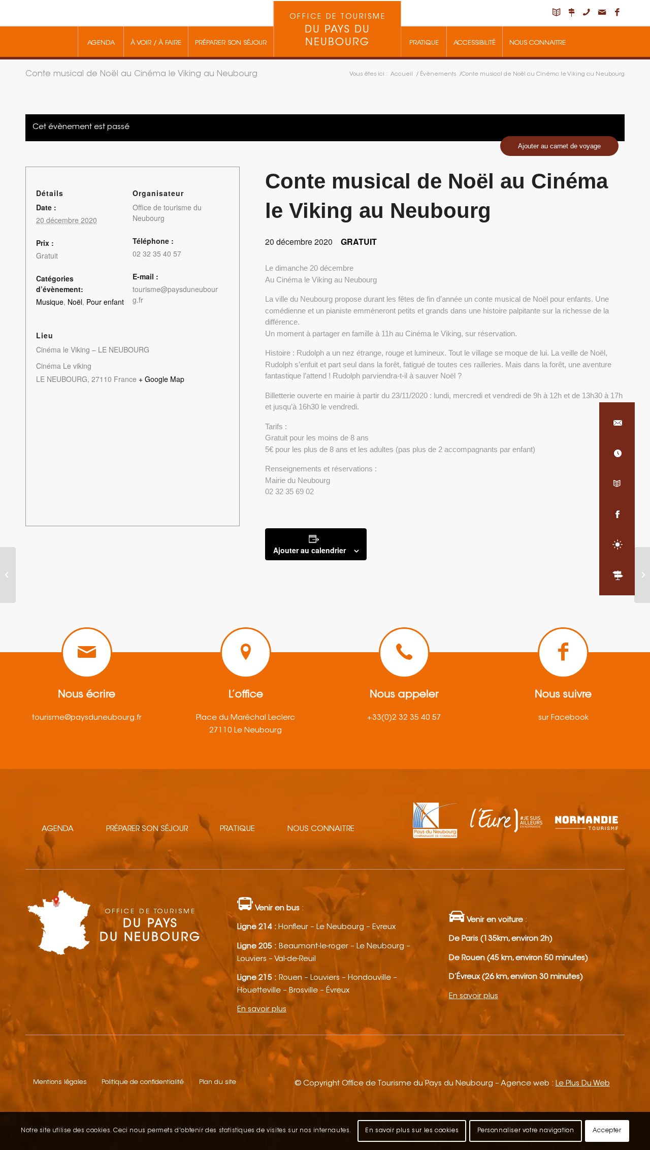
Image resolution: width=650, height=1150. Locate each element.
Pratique (237, 829)
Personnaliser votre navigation (525, 1131)
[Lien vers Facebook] (617, 12)
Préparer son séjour (147, 829)
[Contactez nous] (617, 422)
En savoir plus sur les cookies (412, 1131)
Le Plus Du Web (583, 1084)
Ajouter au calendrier (309, 550)
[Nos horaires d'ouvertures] (617, 453)
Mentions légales (60, 1082)
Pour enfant (105, 302)
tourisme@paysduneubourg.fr (87, 718)
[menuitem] (100, 41)
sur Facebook (563, 718)
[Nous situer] (617, 575)
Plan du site (217, 1082)
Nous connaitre (320, 829)
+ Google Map (161, 379)
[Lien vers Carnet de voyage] (556, 12)
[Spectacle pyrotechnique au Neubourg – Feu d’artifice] (8, 575)
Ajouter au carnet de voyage (559, 146)
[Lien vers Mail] (601, 12)
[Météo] (617, 544)
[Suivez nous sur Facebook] (617, 514)
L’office (246, 695)
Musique (49, 302)
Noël (75, 302)
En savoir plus (261, 1009)
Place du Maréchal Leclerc (245, 718)
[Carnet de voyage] (617, 483)
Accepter (607, 1131)
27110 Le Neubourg (245, 730)
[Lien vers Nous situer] (571, 12)
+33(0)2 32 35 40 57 (404, 718)
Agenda (58, 829)
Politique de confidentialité (143, 1082)
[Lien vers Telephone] (586, 12)
